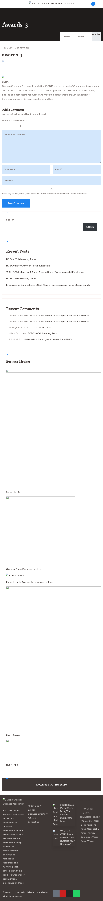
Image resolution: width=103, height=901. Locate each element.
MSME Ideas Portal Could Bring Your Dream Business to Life (67, 813)
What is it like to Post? (14, 120)
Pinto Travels (13, 735)
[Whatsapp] (76, 893)
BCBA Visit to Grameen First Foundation (28, 265)
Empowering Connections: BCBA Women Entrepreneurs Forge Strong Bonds (48, 285)
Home (67, 37)
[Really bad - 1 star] (3, 126)
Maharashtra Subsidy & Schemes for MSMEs (65, 315)
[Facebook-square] (56, 893)
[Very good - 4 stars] (26, 126)
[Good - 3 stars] (16, 126)
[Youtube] (3, 105)
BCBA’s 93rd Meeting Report (21, 278)
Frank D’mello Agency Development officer (29, 582)
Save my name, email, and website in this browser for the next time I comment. (45, 193)
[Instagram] (69, 893)
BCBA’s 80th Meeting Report (43, 333)
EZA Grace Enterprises (39, 327)
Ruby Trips (12, 765)
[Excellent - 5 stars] (38, 126)
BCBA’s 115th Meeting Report (22, 259)
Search (10, 220)
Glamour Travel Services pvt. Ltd (23, 569)
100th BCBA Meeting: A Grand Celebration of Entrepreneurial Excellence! (45, 272)
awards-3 (96, 34)
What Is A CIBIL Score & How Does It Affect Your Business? (67, 837)
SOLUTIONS (13, 492)
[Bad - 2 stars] (9, 126)
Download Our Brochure (51, 784)
